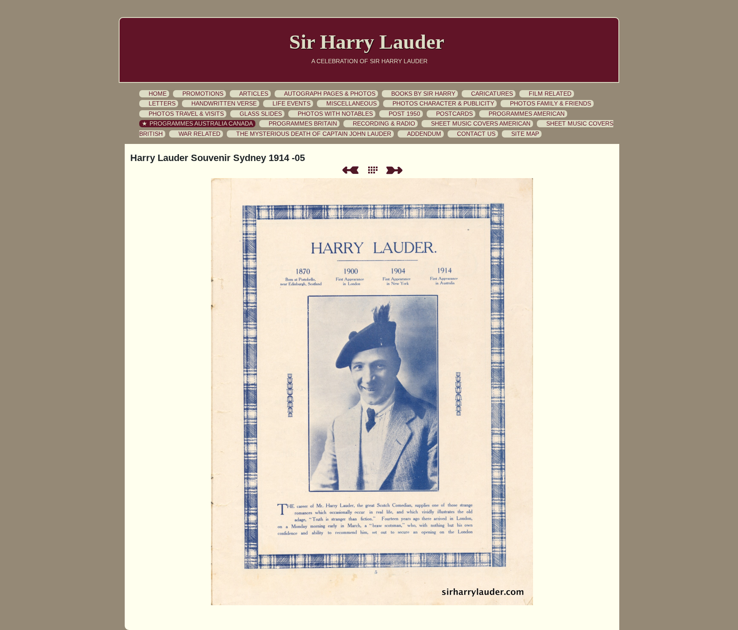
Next (396, 170)
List (374, 170)
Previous (350, 170)
